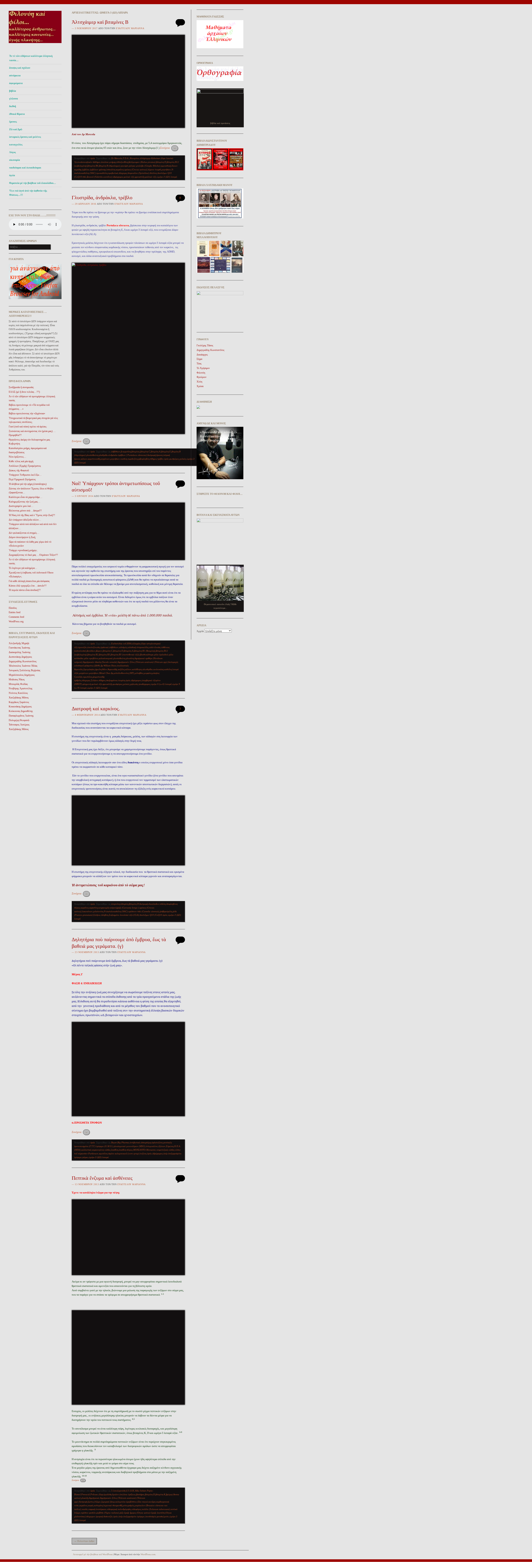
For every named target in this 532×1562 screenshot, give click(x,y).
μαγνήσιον (166, 169)
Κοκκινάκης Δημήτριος (20, 706)
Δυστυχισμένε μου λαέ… (21, 506)
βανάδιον (91, 651)
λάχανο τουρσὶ (154, 169)
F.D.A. (126, 158)
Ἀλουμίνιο (134, 158)
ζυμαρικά (105, 1501)
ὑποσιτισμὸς (150, 1516)
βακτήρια (140, 1494)
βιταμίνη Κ (160, 1494)
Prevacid (85, 1494)
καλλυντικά (86, 1150)
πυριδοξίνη (133, 459)
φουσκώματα (163, 1516)
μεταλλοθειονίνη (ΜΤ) (124, 673)
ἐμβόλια (85, 169)
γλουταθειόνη (92, 455)
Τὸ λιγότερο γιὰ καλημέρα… (23, 568)
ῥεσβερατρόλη (166, 911)
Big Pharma (123, 1142)
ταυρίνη (121, 680)
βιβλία (12, 90)
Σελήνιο (94, 680)
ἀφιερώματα (16, 83)
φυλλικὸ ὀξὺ (150, 177)
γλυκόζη (84, 1498)
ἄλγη (101, 1494)
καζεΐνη (121, 669)
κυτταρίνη (98, 1505)
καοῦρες (152, 1501)
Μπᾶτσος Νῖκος (17, 679)
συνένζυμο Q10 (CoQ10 (151, 915)
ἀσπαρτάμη (146, 1142)
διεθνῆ (12, 106)
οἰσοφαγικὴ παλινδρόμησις (119, 1509)
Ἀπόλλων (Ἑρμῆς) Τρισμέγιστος (25, 465)
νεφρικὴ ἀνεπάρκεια (97, 1509)
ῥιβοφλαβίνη (143, 459)
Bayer (114, 1142)
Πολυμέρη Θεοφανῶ (19, 720)
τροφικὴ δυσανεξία (104, 1516)
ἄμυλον (115, 1494)
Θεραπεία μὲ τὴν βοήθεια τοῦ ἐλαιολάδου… (32, 183)
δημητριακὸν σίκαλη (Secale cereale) (100, 662)
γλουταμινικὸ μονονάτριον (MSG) (129, 1146)
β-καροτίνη (126, 451)
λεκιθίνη (114, 1150)
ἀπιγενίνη (115, 904)
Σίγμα (199, 359)
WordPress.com (148, 1554)
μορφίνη (147, 673)
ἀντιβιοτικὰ (135, 1142)
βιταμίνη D (161, 162)
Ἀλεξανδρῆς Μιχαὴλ (19, 643)
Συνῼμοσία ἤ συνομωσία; (21, 387)
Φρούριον (201, 377)
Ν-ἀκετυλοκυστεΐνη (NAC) (116, 911)
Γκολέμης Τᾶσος (205, 345)
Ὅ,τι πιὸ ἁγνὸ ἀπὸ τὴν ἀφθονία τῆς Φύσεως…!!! (28, 192)
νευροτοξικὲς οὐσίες (165, 1150)
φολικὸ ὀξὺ (129, 177)
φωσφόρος (174, 459)
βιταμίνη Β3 (104, 654)
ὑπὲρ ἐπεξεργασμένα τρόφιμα (131, 1516)
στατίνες (153, 173)
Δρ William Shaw (108, 665)
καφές (90, 1505)
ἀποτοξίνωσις (93, 647)
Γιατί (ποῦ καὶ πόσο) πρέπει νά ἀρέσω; (28, 426)
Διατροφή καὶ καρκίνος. (96, 708)
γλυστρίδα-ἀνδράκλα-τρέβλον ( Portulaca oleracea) (123, 455)
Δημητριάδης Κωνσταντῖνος (23, 661)
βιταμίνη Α (155, 451)
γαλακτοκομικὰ (106, 658)
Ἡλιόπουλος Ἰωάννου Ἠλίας (23, 665)
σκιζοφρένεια (112, 680)
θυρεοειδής (112, 669)
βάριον (99, 651)
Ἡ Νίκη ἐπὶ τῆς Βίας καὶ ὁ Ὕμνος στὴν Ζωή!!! (32, 515)
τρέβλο (161, 459)
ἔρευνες (13, 121)
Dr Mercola (116, 158)
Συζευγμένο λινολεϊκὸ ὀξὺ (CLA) (124, 915)
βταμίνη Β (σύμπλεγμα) (109, 166)
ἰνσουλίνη (110, 169)
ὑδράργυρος (118, 177)
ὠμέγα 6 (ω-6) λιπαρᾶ (161, 684)
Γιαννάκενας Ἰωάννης (19, 647)
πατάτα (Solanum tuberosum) (156, 1509)
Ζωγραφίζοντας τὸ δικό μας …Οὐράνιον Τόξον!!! (33, 554)
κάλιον (84, 459)
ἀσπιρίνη (124, 904)
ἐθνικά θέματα (17, 114)
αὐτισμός (123, 647)
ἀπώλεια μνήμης (108, 162)
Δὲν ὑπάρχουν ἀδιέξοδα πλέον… (25, 519)
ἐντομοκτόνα (152, 1146)
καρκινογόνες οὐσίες (101, 1150)
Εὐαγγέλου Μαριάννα (130, 28)
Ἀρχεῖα (200, 631)
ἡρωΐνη (98, 669)
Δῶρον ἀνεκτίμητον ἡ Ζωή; (22, 537)
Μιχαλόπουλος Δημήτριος (22, 674)
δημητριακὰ (94, 1498)
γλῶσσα (13, 98)
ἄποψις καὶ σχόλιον (19, 67)
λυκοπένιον (87, 911)
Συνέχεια (168, 147)
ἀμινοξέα (82, 647)
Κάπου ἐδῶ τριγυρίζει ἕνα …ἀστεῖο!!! (28, 585)
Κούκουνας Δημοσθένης (21, 711)
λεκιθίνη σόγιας (126, 1150)
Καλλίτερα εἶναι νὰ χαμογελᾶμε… (25, 497)
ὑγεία (12, 175)
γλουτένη (130, 658)
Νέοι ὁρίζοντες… (17, 456)
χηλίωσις (134, 684)
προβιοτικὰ (113, 173)
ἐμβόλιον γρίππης (98, 169)
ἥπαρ (112, 1501)
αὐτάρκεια (15, 75)
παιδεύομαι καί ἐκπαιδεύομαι (25, 167)
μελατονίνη (98, 911)
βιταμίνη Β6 (92, 166)
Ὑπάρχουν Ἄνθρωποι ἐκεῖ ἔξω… (25, 474)
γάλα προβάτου (91, 658)
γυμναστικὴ (166, 166)
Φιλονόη (201, 372)
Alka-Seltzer (140, 1490)
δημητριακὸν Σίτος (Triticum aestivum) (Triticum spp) (142, 662)
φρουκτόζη (139, 177)
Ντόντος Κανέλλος (18, 693)
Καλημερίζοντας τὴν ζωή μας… (24, 501)
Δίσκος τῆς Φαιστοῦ (19, 470)
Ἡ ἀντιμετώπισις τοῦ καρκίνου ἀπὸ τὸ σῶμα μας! (108, 885)
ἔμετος (91, 1501)
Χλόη (199, 381)
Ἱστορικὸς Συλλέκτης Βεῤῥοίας (24, 670)
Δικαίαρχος (202, 354)
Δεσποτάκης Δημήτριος (20, 656)
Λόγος (12, 152)
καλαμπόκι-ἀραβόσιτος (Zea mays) (131, 1501)
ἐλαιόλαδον (153, 904)
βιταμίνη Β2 (92, 654)
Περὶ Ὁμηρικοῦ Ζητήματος (22, 479)
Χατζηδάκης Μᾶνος (19, 697)
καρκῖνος (120, 169)
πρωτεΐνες (87, 677)
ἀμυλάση (107, 1494)
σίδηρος (153, 459)
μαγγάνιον (105, 459)
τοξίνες (143, 1153)
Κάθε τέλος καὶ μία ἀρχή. (21, 461)
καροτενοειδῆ (94, 459)
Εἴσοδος (13, 607)
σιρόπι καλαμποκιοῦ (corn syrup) (123, 1153)
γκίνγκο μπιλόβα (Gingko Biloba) (144, 166)
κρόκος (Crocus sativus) (135, 169)
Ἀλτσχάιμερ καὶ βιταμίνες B (100, 22)
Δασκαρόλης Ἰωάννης (20, 652)
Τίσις (199, 363)
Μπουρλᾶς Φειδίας (18, 684)
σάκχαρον (90, 1516)
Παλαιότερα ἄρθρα (84, 1541)
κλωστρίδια (148, 669)
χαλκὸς (183, 459)
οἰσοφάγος (136, 1509)
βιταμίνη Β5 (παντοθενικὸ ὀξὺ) (125, 654)
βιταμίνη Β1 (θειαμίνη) (144, 651)
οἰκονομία (14, 159)
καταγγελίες (15, 144)
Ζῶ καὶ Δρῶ (15, 129)
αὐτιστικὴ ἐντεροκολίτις (138, 647)
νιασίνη (123, 459)
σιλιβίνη (104, 915)
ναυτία (85, 1509)
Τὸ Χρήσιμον (203, 368)
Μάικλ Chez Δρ (106, 673)
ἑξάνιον (161, 1146)
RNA (129, 643)
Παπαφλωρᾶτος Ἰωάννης (21, 715)
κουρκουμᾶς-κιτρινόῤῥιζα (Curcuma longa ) (118, 907)
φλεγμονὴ (87, 684)
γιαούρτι (124, 166)
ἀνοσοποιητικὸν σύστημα (88, 162)
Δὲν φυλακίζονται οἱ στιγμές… (24, 532)
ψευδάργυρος (144, 684)
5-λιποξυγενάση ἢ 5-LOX (122, 1490)
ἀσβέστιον (115, 451)
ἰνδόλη (163, 904)
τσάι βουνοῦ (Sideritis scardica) (97, 177)
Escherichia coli (119, 643)
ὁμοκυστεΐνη (101, 173)
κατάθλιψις (137, 669)
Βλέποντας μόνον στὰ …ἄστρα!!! (25, 510)
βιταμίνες (135, 451)
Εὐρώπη (170, 1146)
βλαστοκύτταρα (147, 654)
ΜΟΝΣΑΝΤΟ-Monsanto (144, 1150)
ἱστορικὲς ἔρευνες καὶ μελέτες (25, 136)
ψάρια (85, 1157)
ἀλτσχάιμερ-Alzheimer (150, 158)
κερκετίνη (93, 907)
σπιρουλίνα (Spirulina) (138, 173)
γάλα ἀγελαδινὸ (161, 654)
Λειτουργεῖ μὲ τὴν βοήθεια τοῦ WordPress (92, 1554)
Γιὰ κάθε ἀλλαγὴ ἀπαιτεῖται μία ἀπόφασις (29, 581)
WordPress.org (16, 621)
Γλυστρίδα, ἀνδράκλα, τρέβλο (102, 197)
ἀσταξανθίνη (122, 162)
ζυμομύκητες (89, 669)
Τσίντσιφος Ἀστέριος (19, 724)
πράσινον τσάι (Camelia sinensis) (143, 911)
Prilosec (94, 1494)
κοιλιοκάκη (158, 669)
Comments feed (16, 616)
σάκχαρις (123, 173)
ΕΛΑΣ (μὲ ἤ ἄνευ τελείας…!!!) (24, 391)
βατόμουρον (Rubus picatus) (141, 162)
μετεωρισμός (128, 1505)
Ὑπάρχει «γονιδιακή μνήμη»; (23, 550)
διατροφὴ (151, 455)
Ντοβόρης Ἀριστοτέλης (20, 688)
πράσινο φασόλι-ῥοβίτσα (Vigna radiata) (100, 1512)
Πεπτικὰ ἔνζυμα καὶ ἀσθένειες (102, 1178)
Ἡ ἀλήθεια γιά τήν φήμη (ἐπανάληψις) (28, 484)
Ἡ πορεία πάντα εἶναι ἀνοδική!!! (25, 590)
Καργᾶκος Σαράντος (19, 702)
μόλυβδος (139, 673)
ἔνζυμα (97, 1501)
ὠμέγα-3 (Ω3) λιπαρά (167, 177)
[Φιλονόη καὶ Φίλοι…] (35, 44)
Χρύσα (200, 386)
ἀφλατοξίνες (157, 1142)
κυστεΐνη (168, 669)
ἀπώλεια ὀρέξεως (127, 1494)
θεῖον (104, 669)
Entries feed (14, 612)
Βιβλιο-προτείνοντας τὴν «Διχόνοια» (27, 413)
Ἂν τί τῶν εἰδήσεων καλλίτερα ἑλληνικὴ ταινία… (31, 58)
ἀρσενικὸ (105, 647)
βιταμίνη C (145, 451)
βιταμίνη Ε (166, 451)
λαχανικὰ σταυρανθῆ (112, 1505)
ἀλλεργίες (136, 643)
